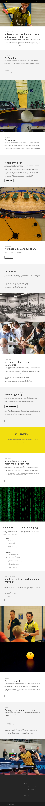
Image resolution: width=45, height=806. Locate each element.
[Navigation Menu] (38, 1)
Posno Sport (23, 730)
